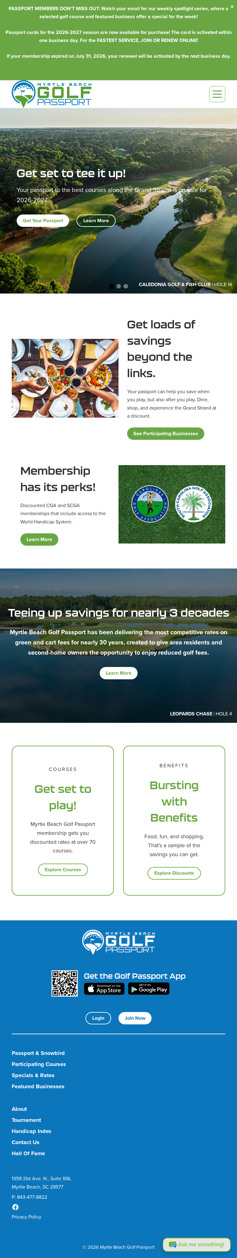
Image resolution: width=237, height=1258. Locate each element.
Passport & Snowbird (38, 1053)
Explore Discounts (174, 873)
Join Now (135, 1018)
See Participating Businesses (165, 433)
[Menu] (217, 94)
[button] (111, 286)
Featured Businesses (38, 1086)
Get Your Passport (43, 220)
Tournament (26, 1120)
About (19, 1109)
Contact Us (26, 1142)
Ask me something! (201, 1244)
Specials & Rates (33, 1075)
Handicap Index (31, 1131)
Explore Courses (63, 869)
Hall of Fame (28, 1153)
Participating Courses (39, 1064)
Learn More (96, 220)
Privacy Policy (26, 1216)
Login (98, 1018)
